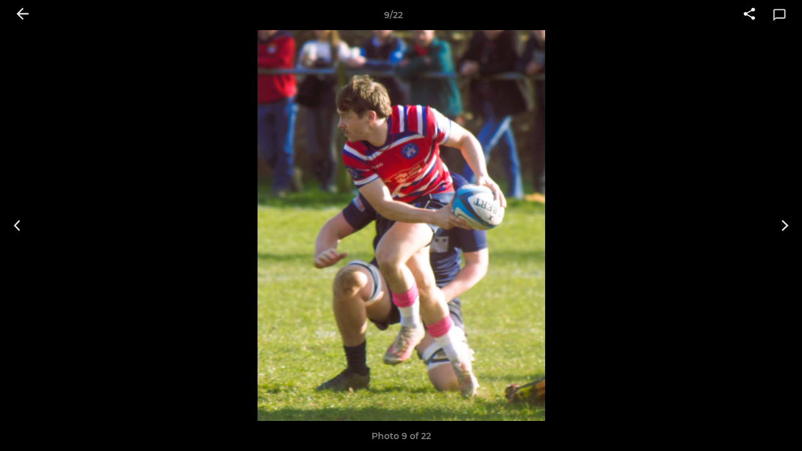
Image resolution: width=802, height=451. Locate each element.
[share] (749, 15)
